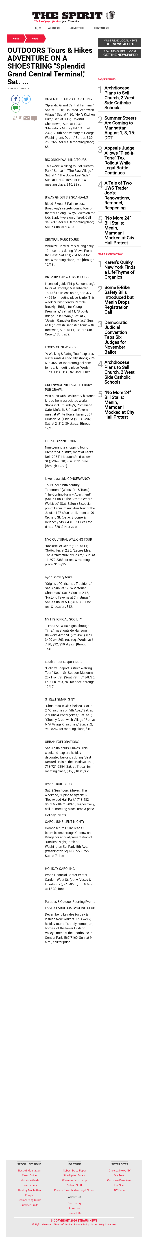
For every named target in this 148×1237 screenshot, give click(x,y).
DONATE (132, 4)
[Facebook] (15, 99)
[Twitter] (26, 99)
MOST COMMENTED (110, 253)
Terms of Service (63, 1224)
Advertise (77, 28)
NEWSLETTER (111, 4)
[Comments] (15, 108)
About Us (54, 28)
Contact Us (101, 28)
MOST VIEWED (106, 79)
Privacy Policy (81, 1224)
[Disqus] (51, 1014)
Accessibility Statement (104, 1224)
